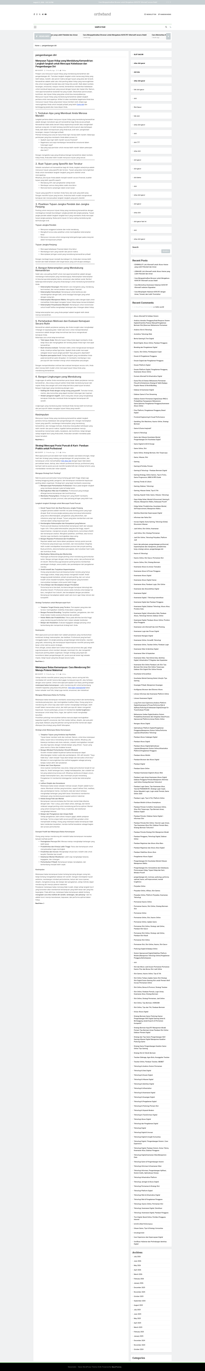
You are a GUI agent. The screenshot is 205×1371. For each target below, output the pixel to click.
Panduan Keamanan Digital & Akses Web (148, 773)
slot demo (137, 178)
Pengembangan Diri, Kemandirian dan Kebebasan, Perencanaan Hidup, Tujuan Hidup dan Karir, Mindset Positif (151, 870)
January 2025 (138, 1336)
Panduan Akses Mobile (142, 755)
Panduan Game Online (141, 768)
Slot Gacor (137, 107)
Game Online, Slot (140, 448)
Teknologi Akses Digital (142, 1119)
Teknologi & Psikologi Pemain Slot (146, 1106)
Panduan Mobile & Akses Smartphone (147, 802)
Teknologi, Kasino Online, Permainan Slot (148, 1204)
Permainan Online (140, 913)
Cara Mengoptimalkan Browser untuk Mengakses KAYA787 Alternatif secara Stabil (68, 35)
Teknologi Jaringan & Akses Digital (146, 1182)
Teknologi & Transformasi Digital (145, 1115)
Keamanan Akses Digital (142, 576)
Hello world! (159, 307)
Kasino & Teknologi (141, 553)
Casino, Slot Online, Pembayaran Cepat (148, 352)
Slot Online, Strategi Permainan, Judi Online (149, 998)
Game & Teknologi (140, 433)
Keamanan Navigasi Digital (143, 636)
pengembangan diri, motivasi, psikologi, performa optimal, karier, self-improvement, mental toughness (151, 879)
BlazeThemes (116, 1367)
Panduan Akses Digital (142, 742)
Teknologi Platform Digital (143, 1191)
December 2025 (139, 1287)
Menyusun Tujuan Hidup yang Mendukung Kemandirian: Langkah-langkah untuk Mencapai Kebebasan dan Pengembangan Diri (64, 63)
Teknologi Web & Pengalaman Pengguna (148, 1199)
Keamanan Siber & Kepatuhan (144, 653)
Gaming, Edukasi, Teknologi (144, 486)
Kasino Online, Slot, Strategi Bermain (147, 562)
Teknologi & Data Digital (142, 1071)
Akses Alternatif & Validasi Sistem (146, 316)
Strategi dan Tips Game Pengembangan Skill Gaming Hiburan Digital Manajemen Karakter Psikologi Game (149, 1039)
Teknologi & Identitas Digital (144, 1084)
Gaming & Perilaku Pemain (143, 466)
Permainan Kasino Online (143, 902)
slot (135, 98)
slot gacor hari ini (140, 221)
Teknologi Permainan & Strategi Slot (147, 1186)
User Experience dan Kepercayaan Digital (148, 1237)
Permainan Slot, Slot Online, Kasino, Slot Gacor (150, 944)
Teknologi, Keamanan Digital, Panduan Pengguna (151, 1213)
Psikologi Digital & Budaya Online (145, 949)
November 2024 (139, 1345)
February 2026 (139, 1279)
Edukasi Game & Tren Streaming (145, 394)
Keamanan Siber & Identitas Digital (146, 649)
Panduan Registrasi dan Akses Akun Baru (148, 843)
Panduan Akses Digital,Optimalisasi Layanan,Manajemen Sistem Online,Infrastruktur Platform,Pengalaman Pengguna (151, 748)
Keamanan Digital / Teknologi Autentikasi (148, 598)
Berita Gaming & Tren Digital (144, 339)
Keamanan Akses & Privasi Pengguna (147, 571)
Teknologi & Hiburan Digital (143, 1079)
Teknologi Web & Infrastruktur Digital (147, 1195)
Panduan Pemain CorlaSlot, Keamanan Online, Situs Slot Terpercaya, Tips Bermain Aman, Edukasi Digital (150, 809)
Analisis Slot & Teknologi (143, 330)
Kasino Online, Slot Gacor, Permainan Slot (149, 558)
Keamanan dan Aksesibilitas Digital (146, 589)
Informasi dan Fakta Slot (142, 517)
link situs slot (66, 461)
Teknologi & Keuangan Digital (144, 1097)
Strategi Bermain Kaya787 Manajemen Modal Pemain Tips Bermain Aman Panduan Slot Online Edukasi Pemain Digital (151, 1030)
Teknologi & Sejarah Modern (144, 1110)
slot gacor (137, 160)
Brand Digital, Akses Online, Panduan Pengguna (150, 343)
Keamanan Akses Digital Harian (145, 580)
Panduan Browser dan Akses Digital (146, 760)
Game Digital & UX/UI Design (144, 444)
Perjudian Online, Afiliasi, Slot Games (147, 891)
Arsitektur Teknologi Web (143, 334)
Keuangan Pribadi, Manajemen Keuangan (148, 685)
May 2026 (137, 1265)
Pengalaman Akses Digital (143, 857)
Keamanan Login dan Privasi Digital (146, 631)
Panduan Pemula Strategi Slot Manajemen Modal (151, 832)
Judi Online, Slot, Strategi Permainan (147, 533)
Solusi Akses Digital (141, 1012)
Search (135, 247)
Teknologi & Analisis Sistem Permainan (148, 1066)
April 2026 (137, 1270)
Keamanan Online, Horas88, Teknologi (147, 640)
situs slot (137, 151)
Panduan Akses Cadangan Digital (145, 737)
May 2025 (137, 1318)
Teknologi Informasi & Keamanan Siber (148, 1166)
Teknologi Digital (140, 1128)
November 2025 (139, 1292)
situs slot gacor (139, 125)
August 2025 (138, 1305)
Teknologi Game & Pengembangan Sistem (149, 1162)
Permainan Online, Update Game (145, 922)
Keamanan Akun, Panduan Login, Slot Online (149, 584)
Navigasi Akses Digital (142, 724)
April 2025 (137, 1323)
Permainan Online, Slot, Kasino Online (147, 918)
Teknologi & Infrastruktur (143, 1088)
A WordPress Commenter (143, 307)
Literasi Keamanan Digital (143, 698)
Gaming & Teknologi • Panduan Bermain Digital (150, 470)
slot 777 (137, 142)
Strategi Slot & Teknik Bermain (145, 1053)
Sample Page (100, 27)
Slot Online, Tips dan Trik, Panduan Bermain (149, 1007)
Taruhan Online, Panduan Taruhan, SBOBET (149, 1062)
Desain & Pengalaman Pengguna (145, 356)
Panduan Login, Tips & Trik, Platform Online (149, 798)
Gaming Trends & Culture (143, 482)
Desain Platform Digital (142, 365)
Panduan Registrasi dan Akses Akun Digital (149, 848)
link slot (137, 116)
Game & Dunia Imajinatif (142, 428)
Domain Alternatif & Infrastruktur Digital (148, 376)
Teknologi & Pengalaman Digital (145, 1101)
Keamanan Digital (140, 593)
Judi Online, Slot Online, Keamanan (146, 529)
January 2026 (138, 1283)
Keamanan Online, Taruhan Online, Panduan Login (151, 645)
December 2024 (139, 1340)
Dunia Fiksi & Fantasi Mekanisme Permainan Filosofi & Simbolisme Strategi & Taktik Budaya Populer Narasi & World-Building (150, 383)
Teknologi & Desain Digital (143, 1075)
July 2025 (137, 1310)
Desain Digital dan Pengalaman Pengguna (148, 361)
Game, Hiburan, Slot (141, 457)
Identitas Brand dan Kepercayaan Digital (148, 513)
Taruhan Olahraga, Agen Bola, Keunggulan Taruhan (151, 1057)
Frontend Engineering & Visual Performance (149, 417)
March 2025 (138, 1327)
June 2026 (137, 1261)
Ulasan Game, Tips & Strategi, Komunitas (148, 1228)
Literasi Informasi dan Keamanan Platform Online (151, 694)
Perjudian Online (139, 886)
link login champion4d (76, 688)
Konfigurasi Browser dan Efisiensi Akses (148, 690)
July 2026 (137, 1257)
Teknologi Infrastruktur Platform (145, 1177)
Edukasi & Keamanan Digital (144, 390)
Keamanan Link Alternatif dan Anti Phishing (149, 627)
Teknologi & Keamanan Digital (144, 1093)
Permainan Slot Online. (142, 940)
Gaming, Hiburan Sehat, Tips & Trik (146, 491)
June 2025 (137, 1314)
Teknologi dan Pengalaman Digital (146, 1124)
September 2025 (139, 1301)
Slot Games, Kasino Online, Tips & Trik (147, 974)
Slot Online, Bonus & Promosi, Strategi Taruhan (150, 987)
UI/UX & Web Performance (143, 1224)
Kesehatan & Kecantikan (142, 674)
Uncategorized (139, 1233)
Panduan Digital (139, 764)
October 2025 (138, 1296)
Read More (39, 440)
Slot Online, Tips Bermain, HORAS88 (147, 1003)
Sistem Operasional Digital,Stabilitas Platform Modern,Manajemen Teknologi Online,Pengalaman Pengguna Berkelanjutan (151, 955)
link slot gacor (139, 90)
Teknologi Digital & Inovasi (143, 1132)
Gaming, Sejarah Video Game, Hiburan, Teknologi (151, 495)
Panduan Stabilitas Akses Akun (145, 852)
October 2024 (138, 1349)
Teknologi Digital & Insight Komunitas (147, 1137)
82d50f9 (40, 70)
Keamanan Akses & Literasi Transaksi (147, 567)
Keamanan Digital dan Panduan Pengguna (148, 602)
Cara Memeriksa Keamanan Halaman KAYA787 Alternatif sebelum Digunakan (129, 2)
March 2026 (138, 1274)
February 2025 (139, 1332)
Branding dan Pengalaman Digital (145, 347)
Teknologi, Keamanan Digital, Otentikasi (148, 1208)
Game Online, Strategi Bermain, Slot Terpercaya (150, 453)
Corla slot (80, 104)
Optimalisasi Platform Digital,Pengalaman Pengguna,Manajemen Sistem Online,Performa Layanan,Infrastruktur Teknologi (150, 730)
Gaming (136, 462)
